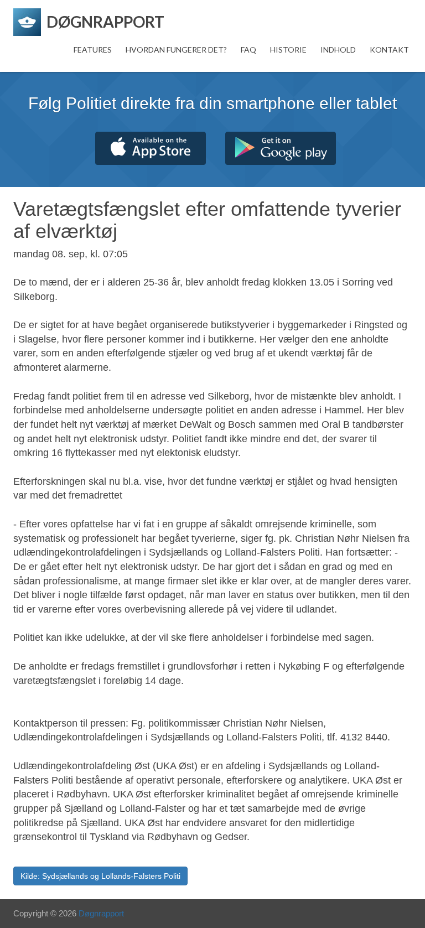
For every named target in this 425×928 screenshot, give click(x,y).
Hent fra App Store (150, 148)
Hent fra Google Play (280, 148)
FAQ (248, 49)
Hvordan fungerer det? (176, 49)
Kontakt (389, 49)
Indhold (338, 49)
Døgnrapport (101, 913)
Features (93, 49)
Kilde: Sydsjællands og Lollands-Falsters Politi (100, 876)
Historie (288, 49)
